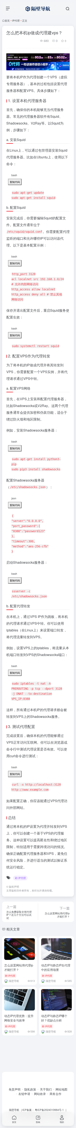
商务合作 (55, 1094)
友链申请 (24, 1094)
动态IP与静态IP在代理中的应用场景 (55, 967)
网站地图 (61, 1089)
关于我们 (46, 1089)
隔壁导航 (14, 1109)
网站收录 (40, 1094)
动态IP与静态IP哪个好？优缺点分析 (54, 1018)
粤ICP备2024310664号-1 (49, 1109)
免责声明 (14, 1089)
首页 (7, 20)
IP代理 (16, 20)
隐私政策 (30, 1089)
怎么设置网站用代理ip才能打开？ (18, 967)
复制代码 (15, 182)
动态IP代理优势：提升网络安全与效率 (19, 1018)
